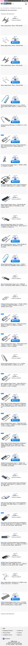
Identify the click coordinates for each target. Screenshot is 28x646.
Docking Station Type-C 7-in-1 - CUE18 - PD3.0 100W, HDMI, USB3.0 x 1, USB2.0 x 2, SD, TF (13, 106)
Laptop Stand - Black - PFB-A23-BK (11, 25)
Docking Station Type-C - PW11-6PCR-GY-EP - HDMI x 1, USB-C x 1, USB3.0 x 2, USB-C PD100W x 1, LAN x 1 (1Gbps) (13, 385)
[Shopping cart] (25, 3)
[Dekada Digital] (7, 3)
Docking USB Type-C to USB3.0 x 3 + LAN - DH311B (14, 125)
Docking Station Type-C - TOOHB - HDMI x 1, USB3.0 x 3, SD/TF (13, 165)
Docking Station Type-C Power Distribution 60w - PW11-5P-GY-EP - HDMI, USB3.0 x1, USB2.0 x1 (13, 146)
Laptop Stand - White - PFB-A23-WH (12, 45)
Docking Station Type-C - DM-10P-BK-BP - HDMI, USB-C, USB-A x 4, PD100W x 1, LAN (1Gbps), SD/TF (13, 206)
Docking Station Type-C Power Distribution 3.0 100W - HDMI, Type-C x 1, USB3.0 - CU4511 (13, 185)
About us (19, 635)
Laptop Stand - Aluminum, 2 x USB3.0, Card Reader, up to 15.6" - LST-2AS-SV (13, 583)
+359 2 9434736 (18, 644)
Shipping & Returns (8, 630)
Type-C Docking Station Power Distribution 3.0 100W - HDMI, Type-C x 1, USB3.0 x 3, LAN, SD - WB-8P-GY (13, 484)
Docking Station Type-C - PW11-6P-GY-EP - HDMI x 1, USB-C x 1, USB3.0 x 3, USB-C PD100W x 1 (14, 325)
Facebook (7, 638)
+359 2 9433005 (11, 644)
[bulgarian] (24, 0)
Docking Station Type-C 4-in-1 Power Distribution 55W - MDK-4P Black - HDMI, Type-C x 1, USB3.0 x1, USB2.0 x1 (14, 226)
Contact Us (20, 630)
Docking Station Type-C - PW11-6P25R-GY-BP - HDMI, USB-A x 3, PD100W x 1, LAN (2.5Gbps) (14, 246)
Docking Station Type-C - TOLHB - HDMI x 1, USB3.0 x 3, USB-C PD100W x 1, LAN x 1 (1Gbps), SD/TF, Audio (14, 305)
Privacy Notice (6, 632)
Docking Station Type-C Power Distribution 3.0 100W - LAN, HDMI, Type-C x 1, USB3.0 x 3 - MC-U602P (13, 504)
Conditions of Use (7, 635)
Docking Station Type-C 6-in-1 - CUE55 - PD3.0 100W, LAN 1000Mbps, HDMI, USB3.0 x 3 (13, 265)
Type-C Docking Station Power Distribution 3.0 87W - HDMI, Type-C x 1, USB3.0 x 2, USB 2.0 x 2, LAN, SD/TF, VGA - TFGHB (14, 564)
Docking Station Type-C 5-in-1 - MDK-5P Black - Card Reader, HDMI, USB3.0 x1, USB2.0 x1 (14, 285)
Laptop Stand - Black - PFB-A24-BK (11, 65)
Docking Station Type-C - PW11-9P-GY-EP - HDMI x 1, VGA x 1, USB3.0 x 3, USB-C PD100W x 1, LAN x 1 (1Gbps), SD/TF (14, 425)
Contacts (19, 632)
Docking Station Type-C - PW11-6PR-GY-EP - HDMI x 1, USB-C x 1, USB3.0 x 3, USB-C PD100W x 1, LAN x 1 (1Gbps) (14, 345)
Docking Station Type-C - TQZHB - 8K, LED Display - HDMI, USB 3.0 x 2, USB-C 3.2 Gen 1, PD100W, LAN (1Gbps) (13, 464)
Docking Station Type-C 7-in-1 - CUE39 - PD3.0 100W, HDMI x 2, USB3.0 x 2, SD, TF (13, 364)
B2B (4, 628)
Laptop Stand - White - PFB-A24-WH (12, 85)
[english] (26, 0)
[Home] (1, 8)
